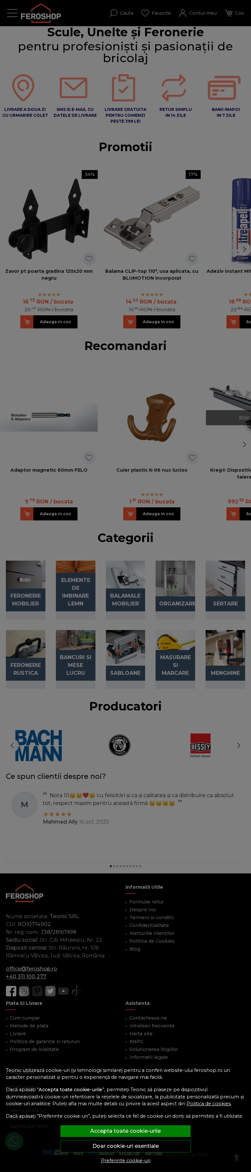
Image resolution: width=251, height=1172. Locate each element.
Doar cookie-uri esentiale (125, 1146)
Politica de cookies (209, 1104)
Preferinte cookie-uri (125, 1160)
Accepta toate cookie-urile (125, 1131)
